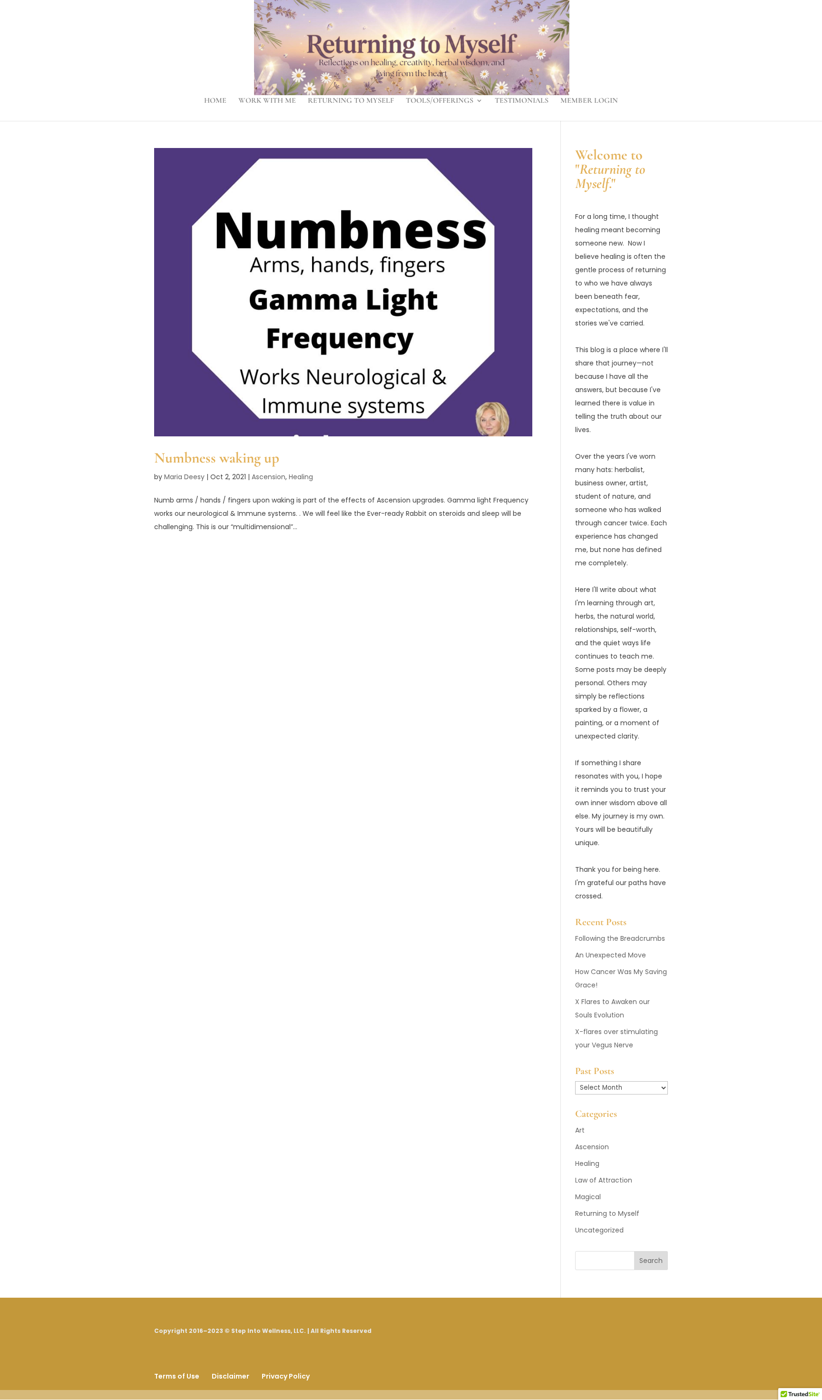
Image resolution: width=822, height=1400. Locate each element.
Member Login (589, 101)
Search (651, 1260)
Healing (301, 477)
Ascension (268, 477)
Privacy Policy (286, 1376)
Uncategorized (599, 1230)
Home (215, 101)
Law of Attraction (603, 1180)
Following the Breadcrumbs (620, 938)
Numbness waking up (216, 458)
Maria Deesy (184, 477)
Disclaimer (230, 1376)
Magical (588, 1197)
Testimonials (521, 101)
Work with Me (267, 101)
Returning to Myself (351, 101)
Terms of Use (176, 1376)
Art (580, 1130)
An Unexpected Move (610, 955)
